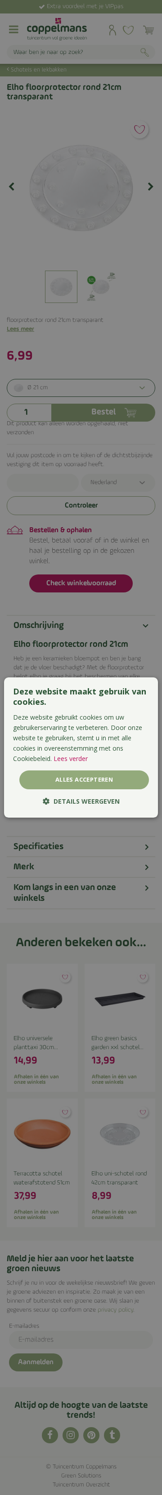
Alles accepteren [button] (84, 779)
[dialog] (81, 747)
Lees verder (71, 758)
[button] (81, 801)
